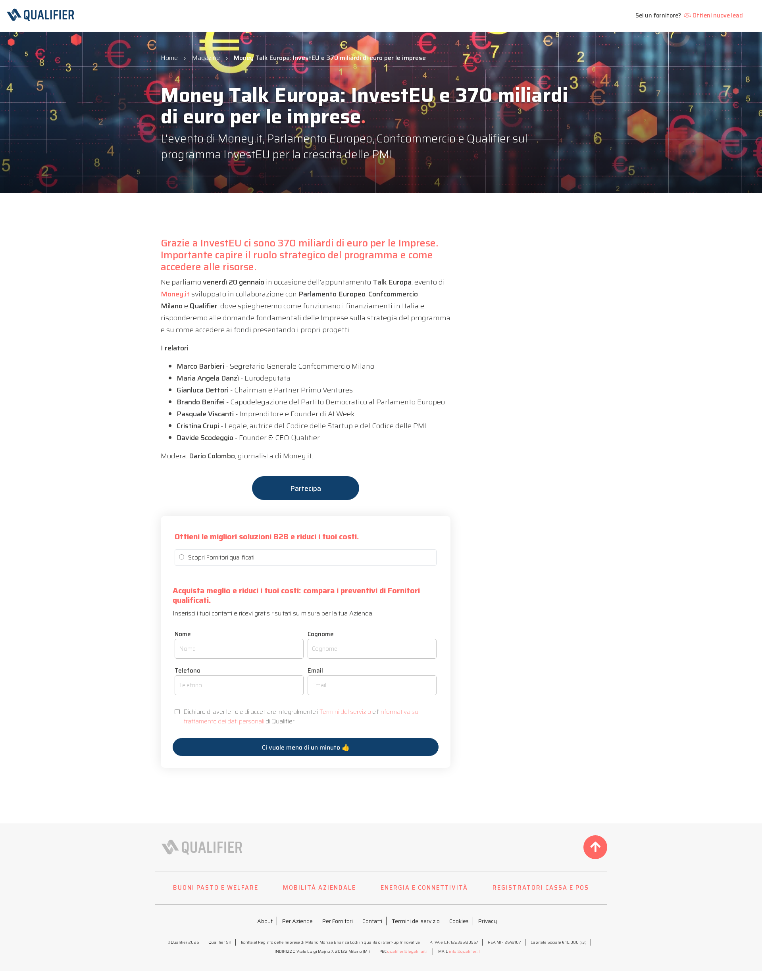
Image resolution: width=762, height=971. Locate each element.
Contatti (372, 921)
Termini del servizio (345, 712)
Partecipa (305, 488)
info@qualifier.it (464, 951)
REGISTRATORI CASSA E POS (541, 887)
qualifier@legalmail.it (408, 951)
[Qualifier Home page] (62, 16)
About (265, 921)
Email (315, 671)
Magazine (206, 58)
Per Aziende (297, 921)
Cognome (321, 634)
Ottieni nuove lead (718, 15)
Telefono (187, 671)
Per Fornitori (337, 921)
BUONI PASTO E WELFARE (215, 887)
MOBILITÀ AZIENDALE (319, 887)
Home (169, 58)
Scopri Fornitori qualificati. (222, 557)
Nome (183, 634)
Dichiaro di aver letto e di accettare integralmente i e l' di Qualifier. (301, 716)
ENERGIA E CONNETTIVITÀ (424, 887)
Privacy (487, 921)
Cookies (459, 921)
